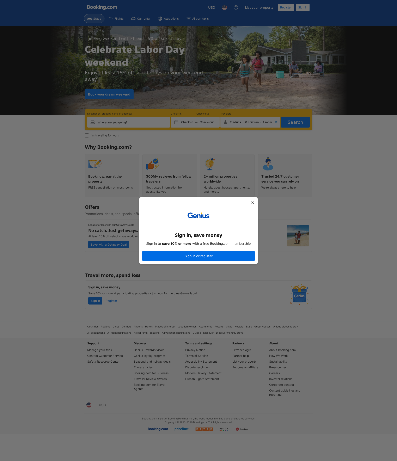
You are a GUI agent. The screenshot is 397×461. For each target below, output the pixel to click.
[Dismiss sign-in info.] (252, 202)
